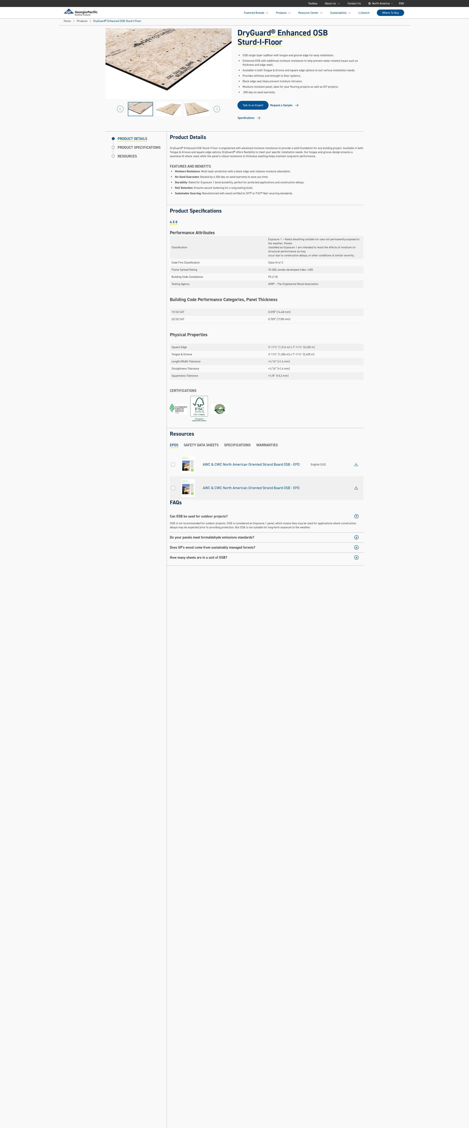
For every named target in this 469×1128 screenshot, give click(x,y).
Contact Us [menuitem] (354, 3)
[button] (140, 109)
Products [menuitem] (281, 13)
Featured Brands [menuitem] (254, 13)
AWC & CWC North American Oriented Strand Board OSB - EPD (251, 464)
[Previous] (120, 109)
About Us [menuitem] (330, 3)
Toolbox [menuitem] (312, 3)
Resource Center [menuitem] (308, 13)
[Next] (217, 109)
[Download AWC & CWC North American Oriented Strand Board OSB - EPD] (356, 464)
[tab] (173, 222)
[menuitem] (80, 12)
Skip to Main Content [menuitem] (81, 3)
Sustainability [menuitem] (338, 13)
